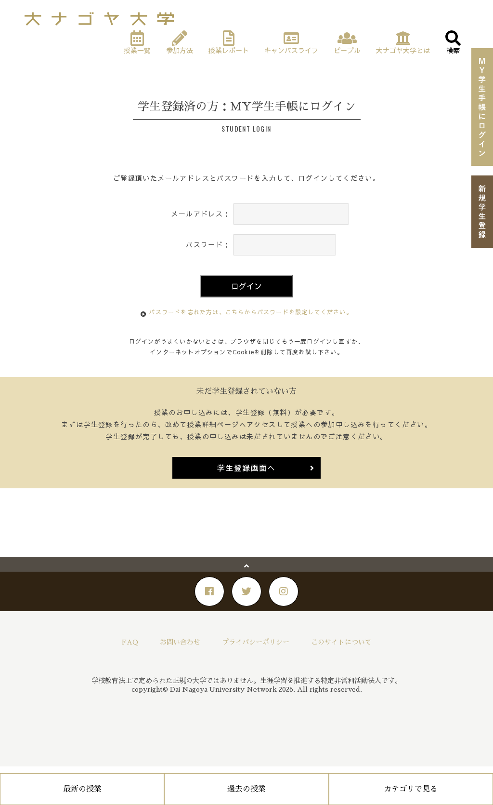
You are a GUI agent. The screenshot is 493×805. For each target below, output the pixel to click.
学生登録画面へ (246, 467)
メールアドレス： (200, 213)
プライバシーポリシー (255, 642)
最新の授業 (82, 789)
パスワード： (208, 244)
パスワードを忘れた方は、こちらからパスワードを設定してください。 (250, 312)
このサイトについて (341, 642)
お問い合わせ (180, 642)
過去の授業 (246, 789)
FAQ (130, 642)
